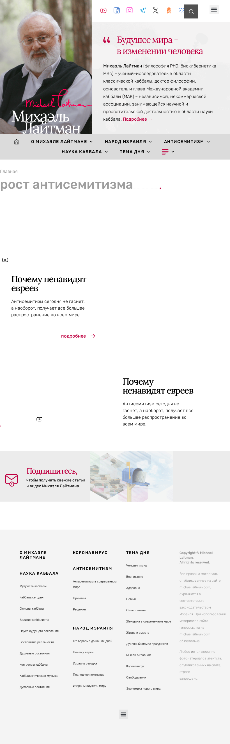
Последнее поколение (88, 674)
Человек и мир (136, 565)
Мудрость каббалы (33, 586)
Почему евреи (83, 652)
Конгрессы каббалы (34, 664)
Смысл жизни (136, 610)
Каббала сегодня (31, 597)
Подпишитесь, (51, 471)
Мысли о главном (138, 655)
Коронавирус (90, 552)
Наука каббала (82, 151)
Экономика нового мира (143, 688)
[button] (214, 9)
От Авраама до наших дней (92, 641)
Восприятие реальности (37, 642)
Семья (131, 599)
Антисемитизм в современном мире (95, 584)
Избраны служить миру (89, 685)
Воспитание (134, 576)
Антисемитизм (184, 141)
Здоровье (133, 587)
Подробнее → (138, 119)
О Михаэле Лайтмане (59, 141)
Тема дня (132, 151)
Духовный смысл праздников (147, 643)
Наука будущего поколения (39, 631)
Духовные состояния (35, 653)
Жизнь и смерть (137, 632)
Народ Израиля (125, 141)
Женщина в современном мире (148, 621)
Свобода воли (136, 677)
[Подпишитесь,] (11, 480)
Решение (79, 609)
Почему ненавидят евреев (48, 283)
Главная (9, 171)
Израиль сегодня (85, 663)
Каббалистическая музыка (39, 675)
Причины (79, 598)
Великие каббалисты (34, 619)
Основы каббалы (32, 608)
